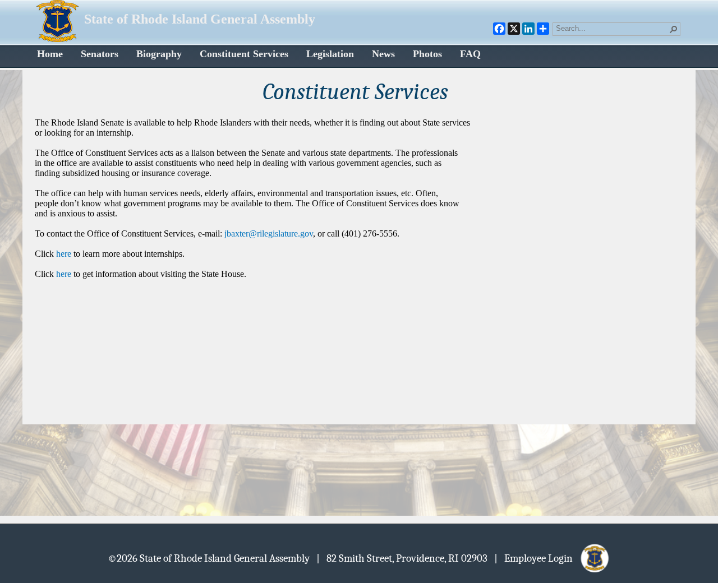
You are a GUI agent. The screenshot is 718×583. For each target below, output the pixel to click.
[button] (674, 29)
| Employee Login (536, 558)
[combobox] (612, 28)
